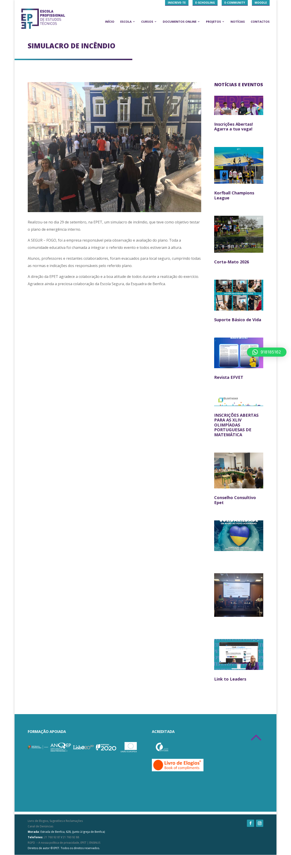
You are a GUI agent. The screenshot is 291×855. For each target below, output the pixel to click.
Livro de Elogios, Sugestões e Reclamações (55, 821)
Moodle (261, 3)
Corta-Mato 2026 (231, 262)
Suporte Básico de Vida (237, 319)
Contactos (260, 22)
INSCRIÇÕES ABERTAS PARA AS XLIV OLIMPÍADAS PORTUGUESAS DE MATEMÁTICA (236, 424)
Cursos (147, 22)
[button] (266, 352)
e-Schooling (205, 3)
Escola (126, 22)
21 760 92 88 (71, 837)
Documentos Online (179, 22)
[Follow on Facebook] (250, 823)
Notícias (238, 22)
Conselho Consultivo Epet (235, 500)
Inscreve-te (177, 3)
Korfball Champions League (234, 195)
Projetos (213, 22)
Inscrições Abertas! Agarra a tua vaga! (233, 126)
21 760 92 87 (52, 837)
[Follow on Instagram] (259, 823)
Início (109, 22)
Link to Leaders (230, 679)
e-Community (234, 3)
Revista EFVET (228, 377)
